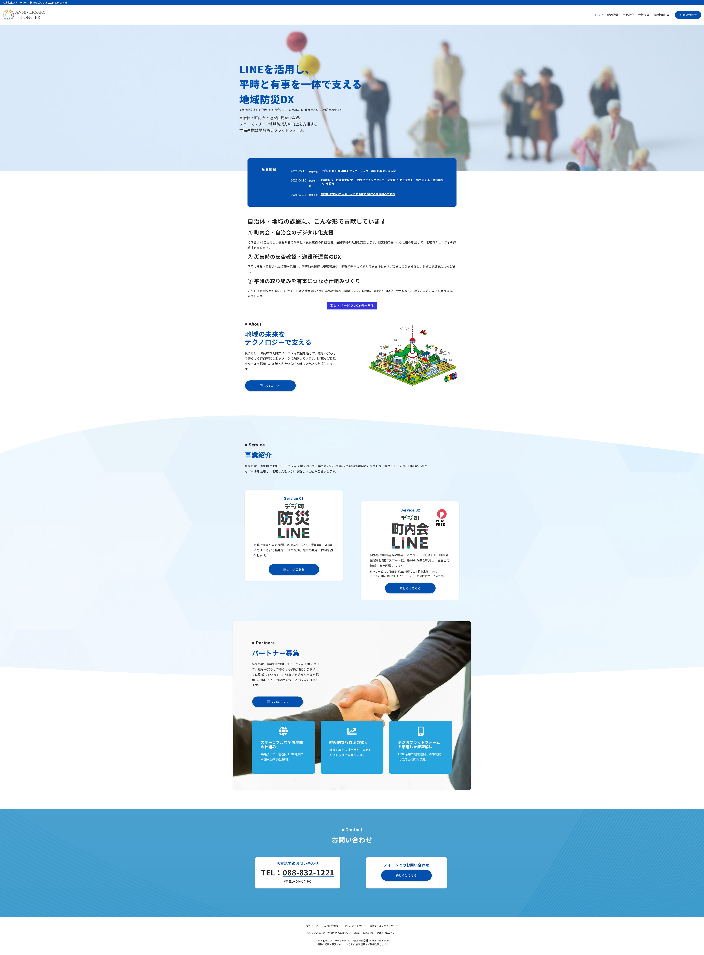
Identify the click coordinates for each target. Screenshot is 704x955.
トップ (599, 14)
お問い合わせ (688, 15)
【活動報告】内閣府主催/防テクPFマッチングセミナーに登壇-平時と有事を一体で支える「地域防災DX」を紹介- (382, 181)
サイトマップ (313, 925)
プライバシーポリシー (354, 925)
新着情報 (613, 14)
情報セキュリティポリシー (384, 925)
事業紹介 (628, 14)
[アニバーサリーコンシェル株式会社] (24, 15)
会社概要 (644, 14)
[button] (668, 15)
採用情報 (659, 14)
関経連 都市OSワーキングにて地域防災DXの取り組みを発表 (357, 194)
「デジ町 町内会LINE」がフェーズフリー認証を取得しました (358, 171)
